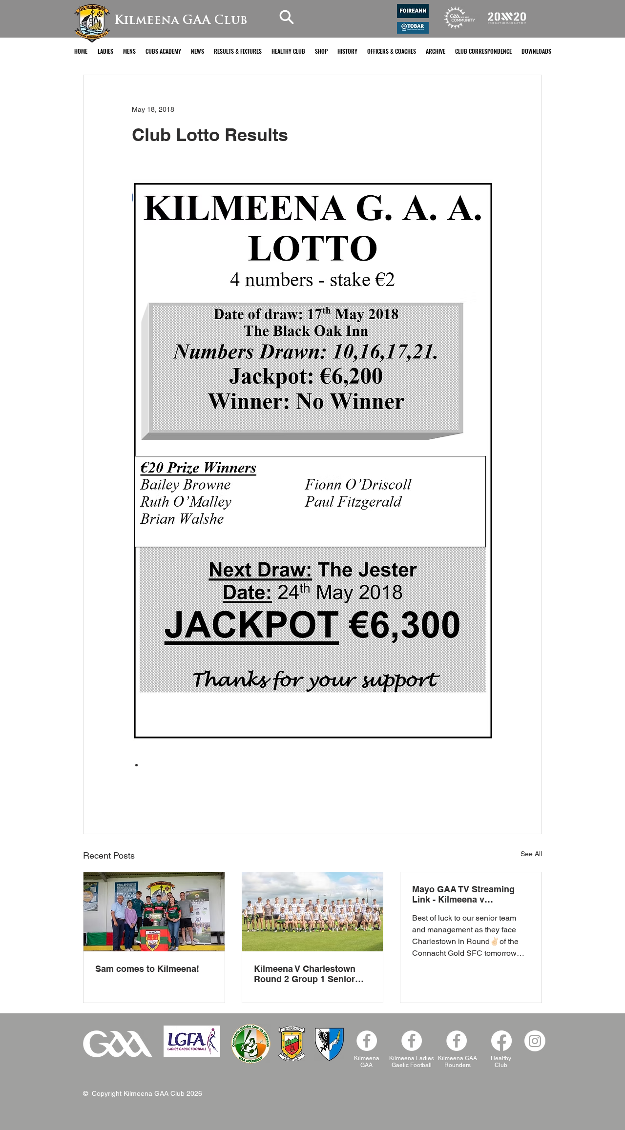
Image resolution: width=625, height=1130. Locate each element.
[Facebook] (456, 1040)
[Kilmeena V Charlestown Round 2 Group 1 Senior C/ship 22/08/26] (312, 911)
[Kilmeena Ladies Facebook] (411, 1040)
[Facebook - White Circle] (366, 1040)
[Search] (286, 17)
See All (531, 854)
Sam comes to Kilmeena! (147, 969)
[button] (105, 51)
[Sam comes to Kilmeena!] (154, 911)
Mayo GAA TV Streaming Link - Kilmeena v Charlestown (463, 894)
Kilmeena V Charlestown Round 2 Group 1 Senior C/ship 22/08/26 (304, 974)
